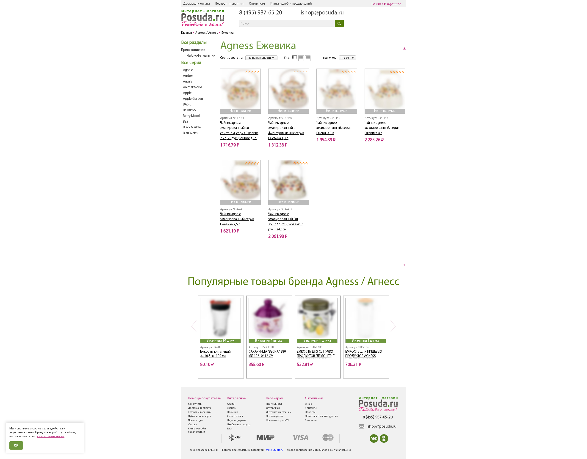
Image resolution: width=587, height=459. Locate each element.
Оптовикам (257, 3)
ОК (16, 445)
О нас (308, 404)
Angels (188, 81)
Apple (187, 93)
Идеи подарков (236, 420)
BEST (186, 122)
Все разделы (194, 42)
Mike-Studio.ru (274, 450)
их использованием (50, 436)
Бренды (231, 408)
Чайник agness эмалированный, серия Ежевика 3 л (333, 128)
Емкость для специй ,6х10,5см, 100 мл (215, 354)
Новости (310, 412)
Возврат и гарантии (229, 3)
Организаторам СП (277, 420)
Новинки (232, 412)
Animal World (192, 87)
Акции (231, 404)
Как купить (195, 404)
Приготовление (193, 50)
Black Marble (192, 127)
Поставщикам (274, 416)
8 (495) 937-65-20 (260, 13)
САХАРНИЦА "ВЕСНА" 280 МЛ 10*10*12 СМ (267, 354)
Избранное (392, 4)
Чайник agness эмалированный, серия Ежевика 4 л (382, 128)
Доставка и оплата (196, 3)
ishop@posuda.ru (322, 13)
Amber (188, 76)
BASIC (187, 104)
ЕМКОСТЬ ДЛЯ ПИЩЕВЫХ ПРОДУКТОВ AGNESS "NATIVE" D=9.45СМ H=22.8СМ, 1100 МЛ (363, 354)
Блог (230, 428)
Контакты (311, 408)
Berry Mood (191, 116)
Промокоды (195, 420)
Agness (188, 70)
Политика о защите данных (321, 416)
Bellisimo (189, 110)
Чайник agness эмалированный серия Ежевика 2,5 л (237, 219)
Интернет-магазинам (278, 412)
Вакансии (311, 420)
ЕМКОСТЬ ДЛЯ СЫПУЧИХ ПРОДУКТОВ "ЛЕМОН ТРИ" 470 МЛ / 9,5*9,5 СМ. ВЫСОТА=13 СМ (316, 354)
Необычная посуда (239, 424)
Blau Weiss (190, 133)
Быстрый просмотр (241, 102)
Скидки (192, 424)
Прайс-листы (274, 404)
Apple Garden (193, 99)
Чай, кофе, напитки (201, 56)
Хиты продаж (235, 416)
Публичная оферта (199, 416)
